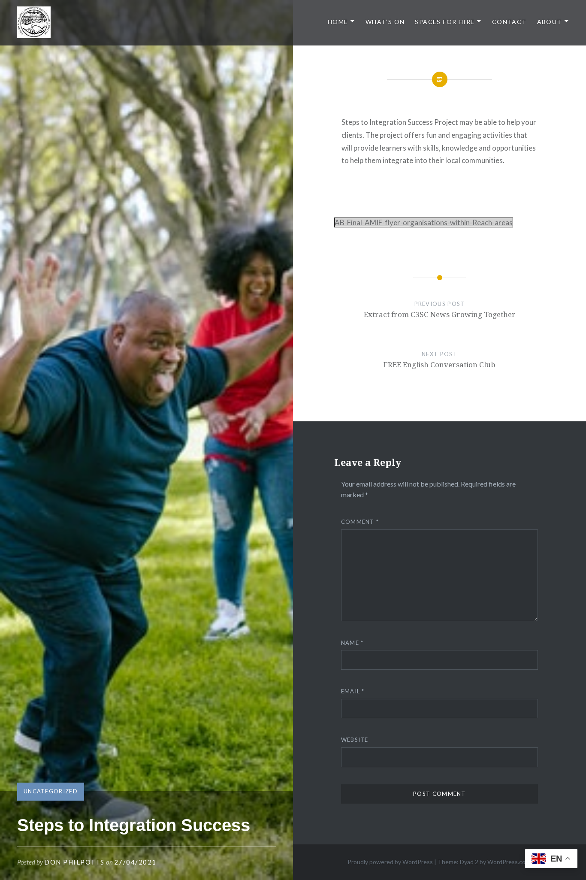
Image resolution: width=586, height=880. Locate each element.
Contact (509, 21)
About (549, 21)
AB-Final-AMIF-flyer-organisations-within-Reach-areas (424, 222)
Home (338, 21)
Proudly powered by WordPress (390, 861)
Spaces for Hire (444, 21)
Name (352, 642)
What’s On (385, 21)
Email (353, 691)
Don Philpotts (74, 862)
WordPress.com (508, 861)
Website (355, 739)
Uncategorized (51, 791)
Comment (360, 521)
